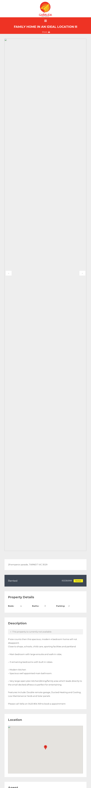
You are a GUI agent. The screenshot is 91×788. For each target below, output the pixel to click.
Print (44, 32)
